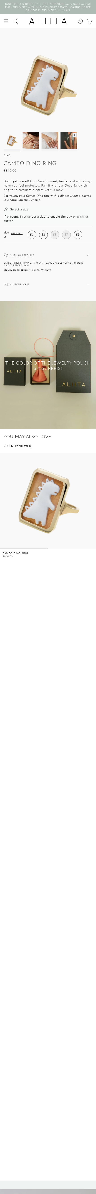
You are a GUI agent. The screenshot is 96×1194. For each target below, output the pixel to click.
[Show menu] (5, 21)
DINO (7, 155)
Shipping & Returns (22, 255)
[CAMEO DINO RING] (48, 501)
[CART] (89, 21)
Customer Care (19, 284)
